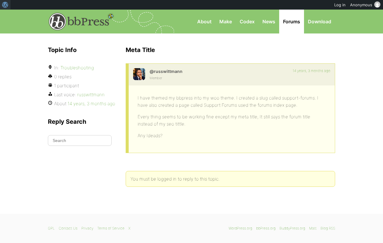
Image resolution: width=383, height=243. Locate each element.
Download (319, 22)
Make (225, 22)
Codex (247, 22)
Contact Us (68, 228)
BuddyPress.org (292, 228)
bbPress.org (79, 21)
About (204, 22)
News (268, 22)
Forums (291, 22)
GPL (51, 228)
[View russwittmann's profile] (139, 74)
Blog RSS (327, 228)
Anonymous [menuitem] (361, 4)
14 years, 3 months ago (311, 70)
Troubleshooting (77, 68)
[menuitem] (5, 5)
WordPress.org (240, 228)
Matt (313, 228)
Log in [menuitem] (340, 4)
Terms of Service (110, 228)
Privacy (87, 228)
